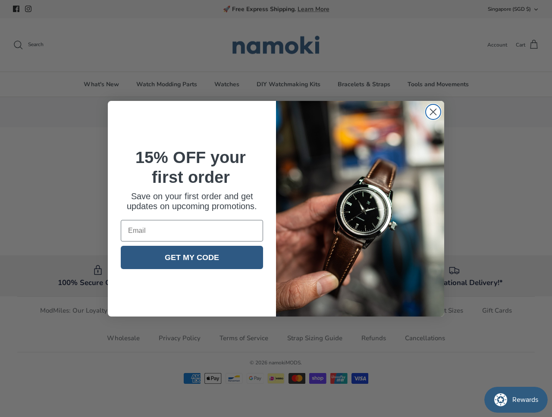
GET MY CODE (192, 257)
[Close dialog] (433, 111)
